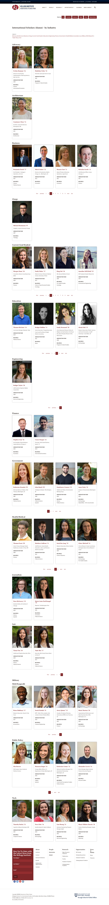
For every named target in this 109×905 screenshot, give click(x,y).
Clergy (30, 36)
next (68, 193)
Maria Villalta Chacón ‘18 (86, 824)
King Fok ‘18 (61, 271)
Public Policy (15, 37)
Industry (75, 17)
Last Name (16, 864)
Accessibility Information (18, 899)
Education (46, 36)
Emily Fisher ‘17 (40, 271)
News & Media (87, 7)
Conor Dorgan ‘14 (40, 440)
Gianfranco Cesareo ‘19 (64, 487)
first (37, 193)
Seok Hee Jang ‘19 (62, 543)
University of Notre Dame (26, 894)
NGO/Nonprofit (89, 36)
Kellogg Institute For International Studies (22, 896)
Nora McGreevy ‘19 (19, 601)
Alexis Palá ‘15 (83, 327)
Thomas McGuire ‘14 (20, 327)
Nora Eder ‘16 (39, 824)
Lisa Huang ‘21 (61, 824)
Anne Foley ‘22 (83, 487)
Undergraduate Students (65, 865)
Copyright (14, 894)
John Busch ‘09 (40, 487)
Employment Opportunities (39, 863)
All (63, 17)
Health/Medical (69, 36)
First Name (16, 858)
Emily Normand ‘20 (63, 327)
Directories (52, 852)
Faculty (64, 859)
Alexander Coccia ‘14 (85, 766)
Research (59, 7)
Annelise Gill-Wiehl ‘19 (85, 271)
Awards (37, 860)
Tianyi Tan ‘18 (18, 650)
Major (81, 17)
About (44, 7)
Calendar (79, 7)
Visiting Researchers (80, 855)
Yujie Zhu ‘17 (39, 650)
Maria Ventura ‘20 (84, 710)
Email (15, 870)
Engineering (51, 36)
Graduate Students (66, 861)
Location (68, 17)
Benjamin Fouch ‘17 (19, 169)
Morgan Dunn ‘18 (19, 271)
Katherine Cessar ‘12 (63, 766)
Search (95, 8)
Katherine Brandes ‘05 (20, 487)
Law (80, 36)
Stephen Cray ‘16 (18, 440)
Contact (37, 855)
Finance (57, 36)
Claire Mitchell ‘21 (84, 543)
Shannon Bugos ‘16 (41, 766)
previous (42, 193)
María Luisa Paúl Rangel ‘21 (43, 602)
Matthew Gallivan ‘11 (42, 543)
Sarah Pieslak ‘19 (40, 710)
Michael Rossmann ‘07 (20, 225)
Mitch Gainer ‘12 (40, 169)
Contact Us (30, 898)
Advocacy (14, 36)
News (91, 855)
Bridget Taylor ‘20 (19, 385)
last (72, 193)
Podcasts (92, 858)
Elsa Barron (17, 766)
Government (62, 36)
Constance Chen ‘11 (19, 122)
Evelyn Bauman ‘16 (19, 71)
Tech (20, 37)
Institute (38, 852)
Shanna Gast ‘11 (62, 169)
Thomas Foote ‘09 (19, 543)
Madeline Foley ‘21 (41, 71)
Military (84, 36)
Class (86, 17)
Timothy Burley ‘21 (19, 824)
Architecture (20, 36)
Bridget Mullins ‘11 (41, 327)
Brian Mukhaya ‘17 (19, 710)
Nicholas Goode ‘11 (84, 169)
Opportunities (69, 7)
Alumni (51, 855)
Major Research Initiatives (65, 853)
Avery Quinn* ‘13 (62, 710)
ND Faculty (78, 852)
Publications (65, 856)
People (51, 7)
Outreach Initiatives (40, 857)
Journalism (76, 36)
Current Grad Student (38, 36)
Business (26, 36)
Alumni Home (93, 17)
